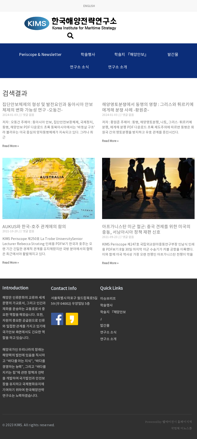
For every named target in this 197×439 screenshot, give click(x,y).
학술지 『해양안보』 (131, 54)
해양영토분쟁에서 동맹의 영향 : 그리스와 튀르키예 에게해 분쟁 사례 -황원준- (148, 107)
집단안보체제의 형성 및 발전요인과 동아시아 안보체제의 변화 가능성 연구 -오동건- (47, 107)
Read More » (10, 146)
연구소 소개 (117, 67)
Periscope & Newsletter (40, 54)
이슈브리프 (108, 298)
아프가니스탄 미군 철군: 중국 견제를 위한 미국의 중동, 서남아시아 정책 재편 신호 (146, 229)
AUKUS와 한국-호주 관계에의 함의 (34, 226)
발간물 (172, 54)
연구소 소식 (79, 67)
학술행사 (88, 54)
